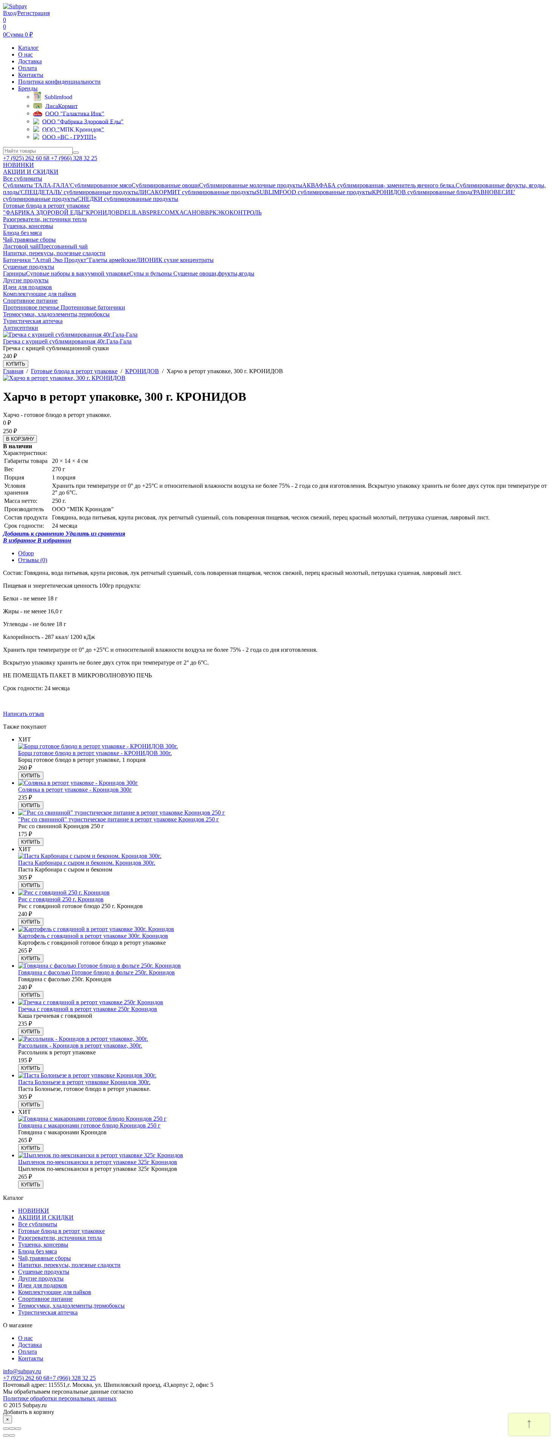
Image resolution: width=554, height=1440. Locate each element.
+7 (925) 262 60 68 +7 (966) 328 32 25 (50, 158)
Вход (9, 13)
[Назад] (6, 1435)
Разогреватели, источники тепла (60, 1238)
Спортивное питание (45, 1299)
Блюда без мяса (37, 1251)
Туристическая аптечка (48, 1312)
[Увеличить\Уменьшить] (18, 1429)
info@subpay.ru (22, 1371)
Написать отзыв (23, 714)
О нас (25, 54)
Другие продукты (41, 1278)
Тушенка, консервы (43, 1244)
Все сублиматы (37, 1224)
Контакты (30, 75)
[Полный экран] (12, 1429)
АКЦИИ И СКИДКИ (45, 1217)
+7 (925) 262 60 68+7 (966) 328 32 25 (49, 1378)
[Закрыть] (6, 1429)
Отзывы (32, 560)
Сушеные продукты (43, 1271)
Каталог (28, 47)
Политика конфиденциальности (59, 81)
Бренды (28, 88)
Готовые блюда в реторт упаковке (61, 1231)
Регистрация (33, 13)
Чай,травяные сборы (44, 1258)
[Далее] (12, 1435)
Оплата (27, 68)
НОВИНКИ (33, 1210)
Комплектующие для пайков (54, 1292)
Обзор (26, 553)
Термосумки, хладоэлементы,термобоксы (71, 1305)
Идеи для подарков (42, 1285)
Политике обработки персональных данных (59, 1398)
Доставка (30, 61)
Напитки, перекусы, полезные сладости (69, 1265)
